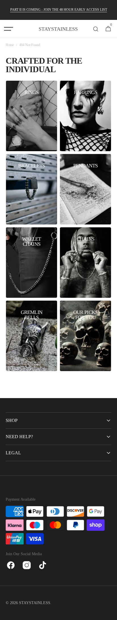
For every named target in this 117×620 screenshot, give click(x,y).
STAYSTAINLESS (34, 603)
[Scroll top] (110, 613)
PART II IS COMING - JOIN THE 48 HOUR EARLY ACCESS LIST (58, 10)
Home (10, 45)
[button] (8, 29)
